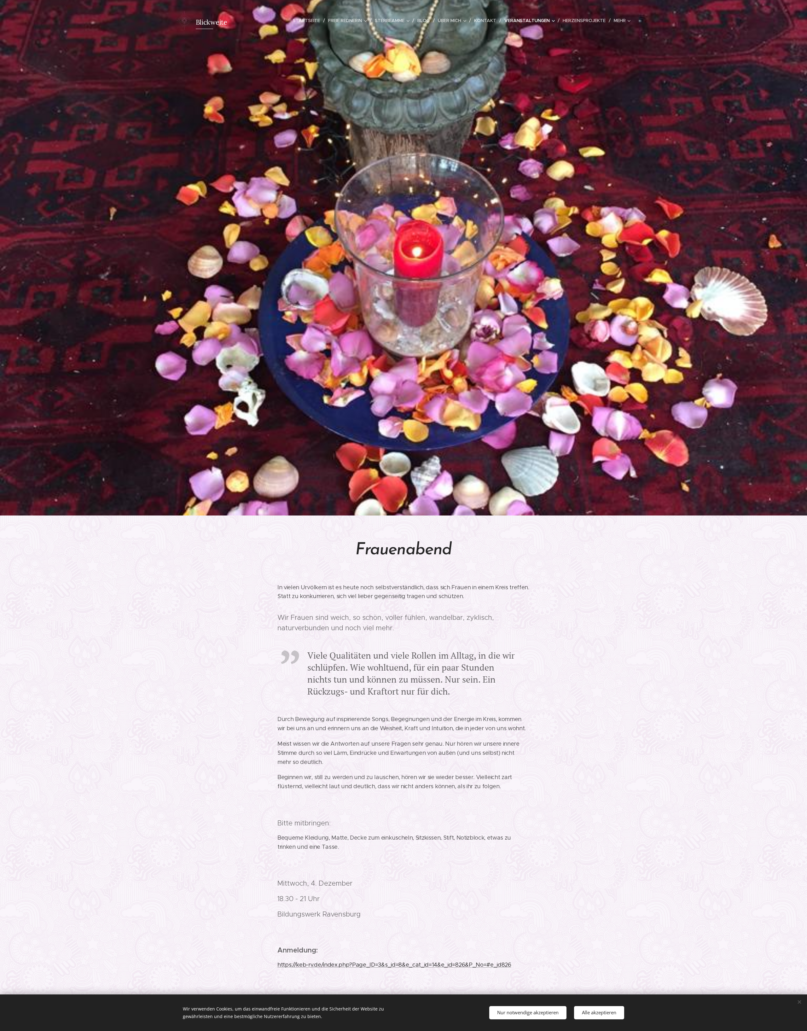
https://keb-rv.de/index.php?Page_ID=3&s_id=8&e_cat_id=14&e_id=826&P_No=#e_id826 (394, 964)
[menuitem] (308, 20)
